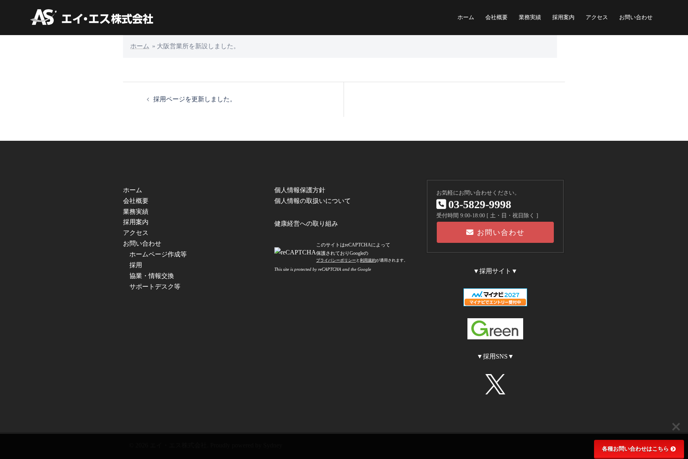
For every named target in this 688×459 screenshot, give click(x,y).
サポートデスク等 (154, 286)
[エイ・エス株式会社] (92, 17)
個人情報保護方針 (299, 190)
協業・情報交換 (151, 275)
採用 (135, 265)
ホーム (465, 17)
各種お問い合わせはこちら (635, 449)
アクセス (597, 17)
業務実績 (530, 17)
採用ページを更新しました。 (194, 99)
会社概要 (496, 17)
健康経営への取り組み (306, 223)
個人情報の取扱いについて (312, 200)
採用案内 (563, 17)
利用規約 (368, 260)
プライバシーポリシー (336, 260)
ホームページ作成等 (158, 254)
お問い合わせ (636, 17)
